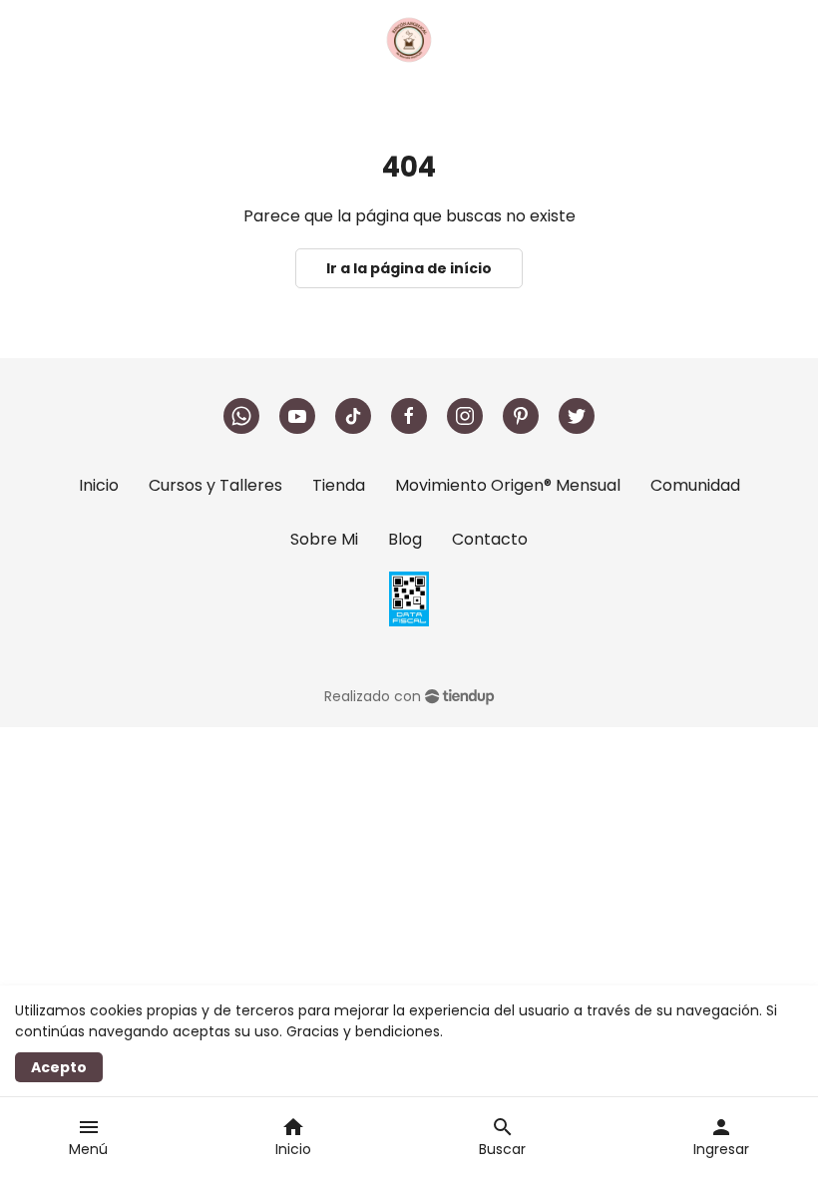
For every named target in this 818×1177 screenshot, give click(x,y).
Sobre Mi (324, 539)
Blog (405, 539)
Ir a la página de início (409, 268)
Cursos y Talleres (215, 485)
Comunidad (695, 485)
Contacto (490, 539)
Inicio (99, 485)
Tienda (338, 485)
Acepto (59, 1067)
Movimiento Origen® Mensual (507, 485)
